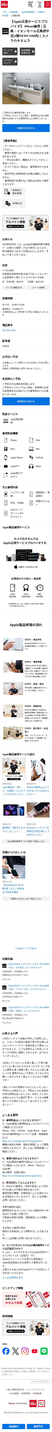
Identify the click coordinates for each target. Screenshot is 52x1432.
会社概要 (14, 1393)
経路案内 (13, 1426)
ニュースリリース (35, 1389)
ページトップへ (42, 1381)
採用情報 (26, 1393)
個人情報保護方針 (15, 1389)
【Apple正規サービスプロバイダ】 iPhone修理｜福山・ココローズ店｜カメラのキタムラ (28, 987)
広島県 (41, 12)
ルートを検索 (38, 287)
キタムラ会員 (39, 2)
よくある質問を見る (12, 1277)
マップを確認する (14, 287)
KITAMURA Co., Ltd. (20, 1412)
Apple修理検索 (27, 12)
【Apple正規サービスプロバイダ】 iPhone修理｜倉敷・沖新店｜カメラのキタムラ (28, 1009)
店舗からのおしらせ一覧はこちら (26, 899)
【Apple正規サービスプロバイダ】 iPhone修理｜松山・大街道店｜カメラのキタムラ (28, 966)
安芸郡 (5, 15)
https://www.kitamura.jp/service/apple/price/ (22, 1141)
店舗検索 (30, 2)
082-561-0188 (8, 330)
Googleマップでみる (26, 948)
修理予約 (38, 1426)
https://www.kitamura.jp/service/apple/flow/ (22, 1175)
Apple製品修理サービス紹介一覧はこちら (26, 841)
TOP (4, 12)
